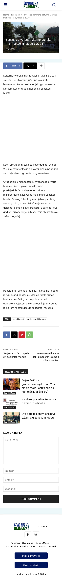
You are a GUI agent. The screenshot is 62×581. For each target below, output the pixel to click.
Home (6, 14)
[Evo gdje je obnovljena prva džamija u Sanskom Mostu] (11, 418)
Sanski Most (16, 14)
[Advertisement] (31, 130)
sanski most (18, 319)
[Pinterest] (22, 334)
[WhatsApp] (29, 334)
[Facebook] (6, 334)
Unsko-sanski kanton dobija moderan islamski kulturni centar (45, 357)
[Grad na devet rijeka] (31, 5)
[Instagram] (36, 534)
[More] (41, 66)
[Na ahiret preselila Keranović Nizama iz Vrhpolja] (11, 403)
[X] (14, 334)
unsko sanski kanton (36, 319)
